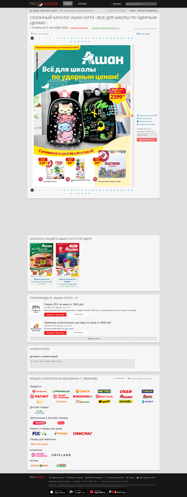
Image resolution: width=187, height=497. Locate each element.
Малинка (83, 401)
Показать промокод (55, 315)
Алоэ (61, 465)
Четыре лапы (39, 444)
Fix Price (39, 433)
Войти (133, 10)
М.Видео (61, 422)
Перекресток (61, 391)
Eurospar (83, 396)
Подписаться (148, 139)
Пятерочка (39, 391)
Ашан (126, 396)
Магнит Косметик (39, 454)
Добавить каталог (76, 477)
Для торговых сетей (147, 477)
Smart (147, 401)
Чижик (104, 401)
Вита (39, 465)
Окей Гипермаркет (126, 391)
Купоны (82, 3)
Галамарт (61, 433)
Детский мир (39, 412)
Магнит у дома (39, 396)
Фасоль (61, 401)
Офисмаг (83, 433)
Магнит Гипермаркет (61, 396)
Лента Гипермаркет (147, 391)
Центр (54, 10)
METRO (104, 391)
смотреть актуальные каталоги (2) (105, 28)
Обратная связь (57, 477)
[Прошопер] (30, 10)
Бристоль (104, 396)
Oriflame (61, 454)
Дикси (83, 391)
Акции (67, 3)
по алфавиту (120, 378)
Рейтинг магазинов (95, 477)
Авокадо (126, 401)
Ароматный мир (39, 401)
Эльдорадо (39, 422)
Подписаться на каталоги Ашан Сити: (146, 130)
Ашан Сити (45, 10)
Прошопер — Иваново (44, 4)
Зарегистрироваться (147, 10)
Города (131, 477)
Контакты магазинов (115, 477)
